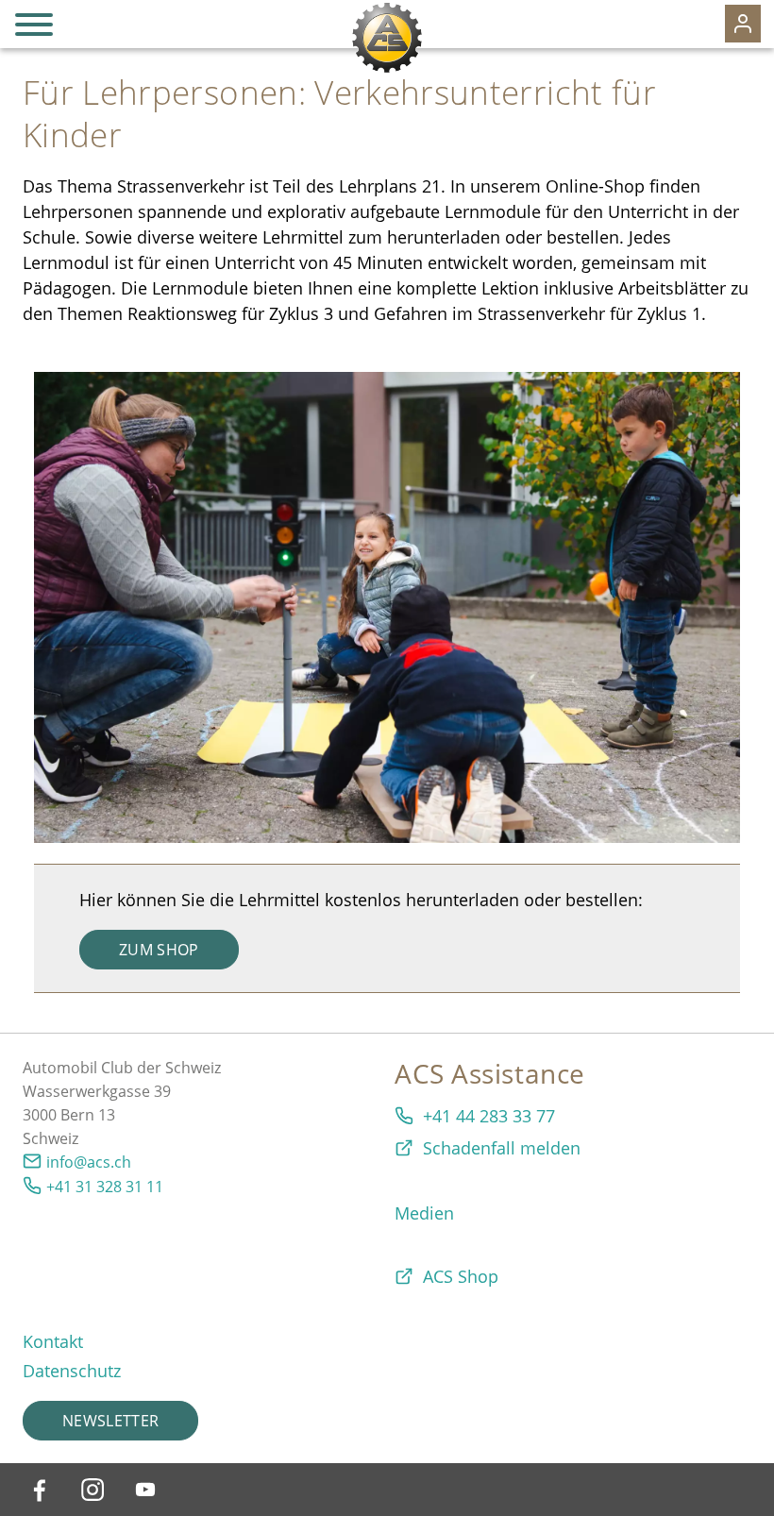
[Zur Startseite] (387, 38)
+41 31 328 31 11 (104, 1186)
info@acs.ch (88, 1162)
